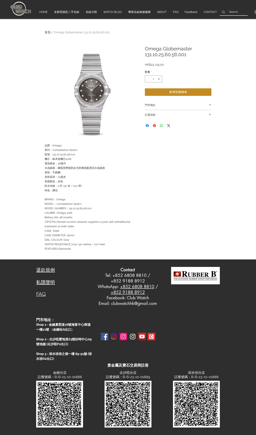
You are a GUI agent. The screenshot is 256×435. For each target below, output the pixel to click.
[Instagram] (114, 336)
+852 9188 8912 (128, 292)
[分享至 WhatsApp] (161, 125)
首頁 (48, 32)
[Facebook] (104, 336)
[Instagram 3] (132, 336)
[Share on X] (168, 125)
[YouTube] (142, 336)
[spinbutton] (153, 79)
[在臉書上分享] (147, 125)
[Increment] (159, 79)
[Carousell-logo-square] (151, 336)
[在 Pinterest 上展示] (154, 125)
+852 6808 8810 (137, 286)
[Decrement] (147, 79)
